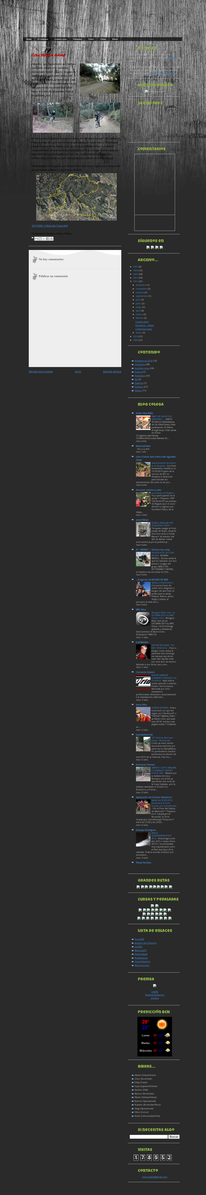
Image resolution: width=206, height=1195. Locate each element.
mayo (139, 307)
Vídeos (103, 39)
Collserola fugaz (48, 55)
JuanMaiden (142, 642)
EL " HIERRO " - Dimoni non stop (153, 549)
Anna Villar (141, 704)
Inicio (78, 371)
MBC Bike (141, 609)
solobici (155, 998)
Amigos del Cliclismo (146, 943)
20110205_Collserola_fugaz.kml (50, 225)
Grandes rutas (60, 39)
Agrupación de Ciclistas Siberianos (154, 797)
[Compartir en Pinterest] (51, 239)
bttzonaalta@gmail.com (154, 1177)
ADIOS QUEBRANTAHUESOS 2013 (161, 836)
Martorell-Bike (143, 446)
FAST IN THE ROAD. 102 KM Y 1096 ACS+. (162, 646)
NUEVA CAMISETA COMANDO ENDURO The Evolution (163, 678)
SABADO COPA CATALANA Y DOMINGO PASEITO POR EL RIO (163, 770)
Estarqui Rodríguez (146, 830)
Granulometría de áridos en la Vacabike (163, 464)
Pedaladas (77, 39)
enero (139, 332)
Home (28, 39)
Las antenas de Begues (162, 493)
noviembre (142, 289)
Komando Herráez (145, 764)
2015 (136, 266)
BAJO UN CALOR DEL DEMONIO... (161, 418)
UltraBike (172, 58)
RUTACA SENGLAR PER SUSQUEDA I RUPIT (162, 524)
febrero (140, 318)
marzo (139, 314)
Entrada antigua (112, 371)
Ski (136, 379)
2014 (136, 270)
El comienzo (43, 39)
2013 (136, 274)
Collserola (140, 364)
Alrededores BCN (143, 361)
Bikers (115, 39)
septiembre (142, 296)
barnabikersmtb (144, 734)
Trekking (139, 383)
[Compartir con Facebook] (48, 239)
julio (138, 299)
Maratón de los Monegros (163, 73)
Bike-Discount (142, 965)
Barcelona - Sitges (144, 325)
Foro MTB (139, 939)
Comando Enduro (145, 672)
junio (139, 303)
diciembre (141, 285)
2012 (136, 278)
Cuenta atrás (142, 322)
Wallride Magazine (154, 995)
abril (138, 311)
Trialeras (139, 387)
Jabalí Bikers (142, 520)
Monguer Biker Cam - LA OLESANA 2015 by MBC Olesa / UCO (163, 615)
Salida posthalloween (162, 582)
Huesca (138, 372)
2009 (136, 340)
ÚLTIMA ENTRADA (160, 708)
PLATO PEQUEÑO (144, 413)
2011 (136, 281)
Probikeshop (141, 958)
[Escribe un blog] (40, 239)
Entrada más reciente (41, 371)
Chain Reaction (142, 961)
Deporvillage (141, 954)
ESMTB (154, 992)
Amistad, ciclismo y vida (148, 490)
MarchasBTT (141, 950)
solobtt (138, 946)
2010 (136, 336)
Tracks (91, 39)
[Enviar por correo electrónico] (36, 239)
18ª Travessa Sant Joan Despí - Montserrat (162, 739)
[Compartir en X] (44, 239)
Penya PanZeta (143, 862)
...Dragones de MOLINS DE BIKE (152, 579)
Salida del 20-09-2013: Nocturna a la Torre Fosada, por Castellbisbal (163, 803)
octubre (140, 292)
